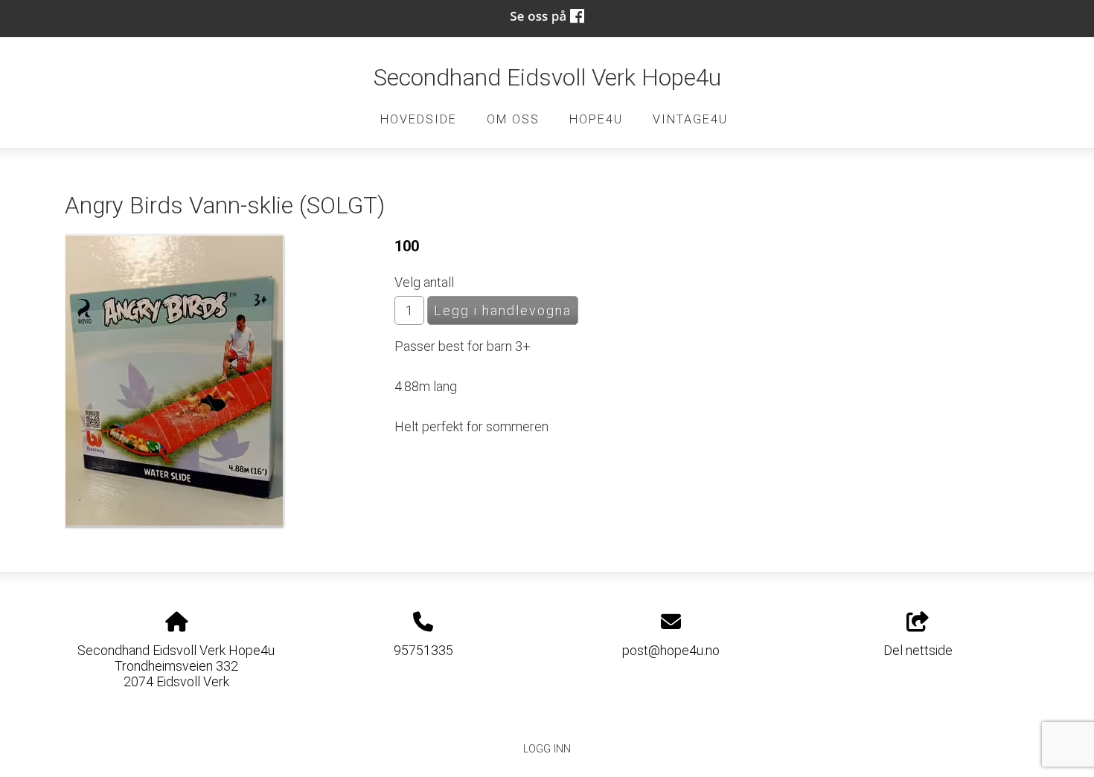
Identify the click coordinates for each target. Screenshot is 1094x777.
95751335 (423, 650)
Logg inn (547, 749)
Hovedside (418, 119)
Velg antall (424, 282)
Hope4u (596, 119)
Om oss (513, 119)
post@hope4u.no (671, 650)
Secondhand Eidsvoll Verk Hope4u (547, 77)
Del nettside (918, 650)
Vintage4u (690, 119)
